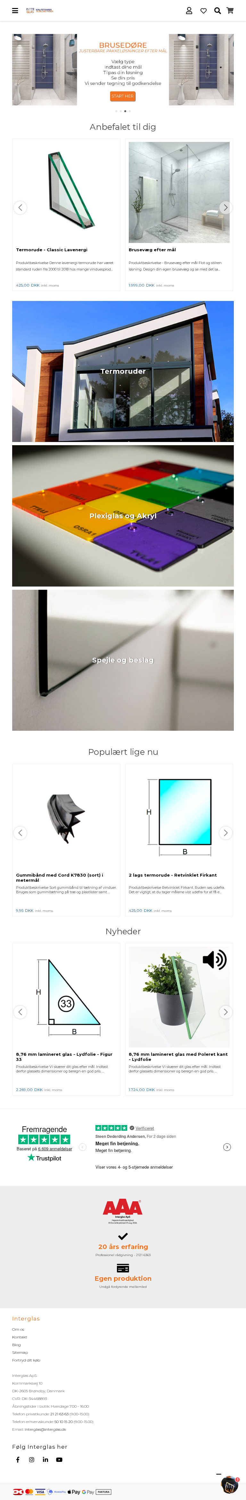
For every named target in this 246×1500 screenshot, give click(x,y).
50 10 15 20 (63, 1421)
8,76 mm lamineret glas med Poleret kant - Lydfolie (178, 1057)
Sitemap (20, 1352)
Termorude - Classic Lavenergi (51, 249)
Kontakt (19, 1337)
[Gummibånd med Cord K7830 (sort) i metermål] (66, 818)
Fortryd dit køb (26, 1360)
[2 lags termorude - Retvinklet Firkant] (179, 818)
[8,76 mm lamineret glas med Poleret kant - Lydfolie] (179, 997)
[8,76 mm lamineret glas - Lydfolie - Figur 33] (66, 997)
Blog (16, 1344)
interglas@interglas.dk (45, 1429)
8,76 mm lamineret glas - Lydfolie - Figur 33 (64, 1057)
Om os (18, 1329)
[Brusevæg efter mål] (179, 193)
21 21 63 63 (59, 1414)
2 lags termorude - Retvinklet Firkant (173, 875)
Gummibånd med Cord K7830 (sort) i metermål (59, 877)
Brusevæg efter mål (152, 249)
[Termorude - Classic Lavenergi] (66, 193)
